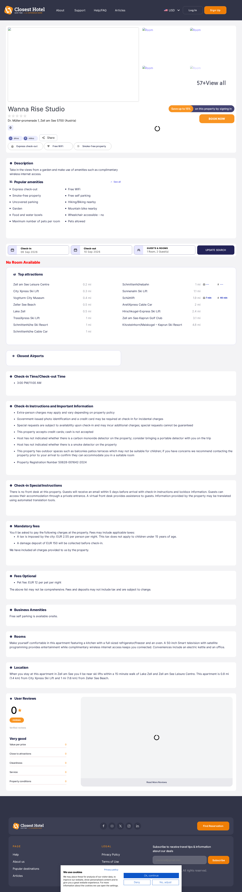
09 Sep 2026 (29, 252)
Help (16, 854)
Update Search (216, 249)
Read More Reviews (157, 782)
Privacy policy (111, 869)
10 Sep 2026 (92, 251)
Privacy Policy (111, 854)
